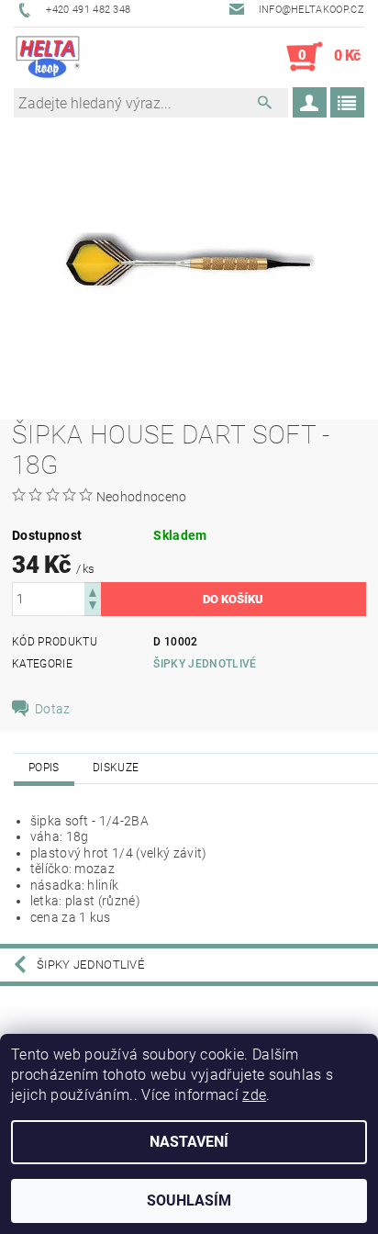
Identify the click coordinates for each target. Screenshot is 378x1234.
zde (254, 1095)
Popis (44, 767)
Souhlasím (189, 1200)
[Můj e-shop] (48, 57)
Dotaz (53, 708)
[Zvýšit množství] (92, 591)
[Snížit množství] (92, 607)
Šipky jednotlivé (204, 663)
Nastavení (189, 1141)
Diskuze (116, 767)
